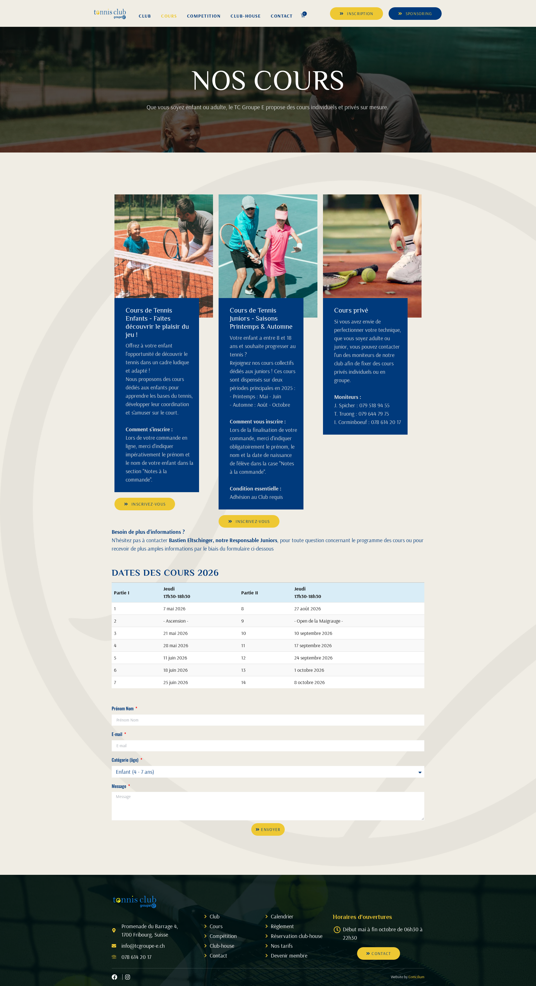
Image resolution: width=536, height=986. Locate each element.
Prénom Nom (123, 708)
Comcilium (416, 976)
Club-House (246, 16)
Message (119, 786)
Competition (204, 16)
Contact (282, 16)
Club (145, 16)
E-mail (117, 734)
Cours (169, 16)
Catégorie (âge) (126, 759)
